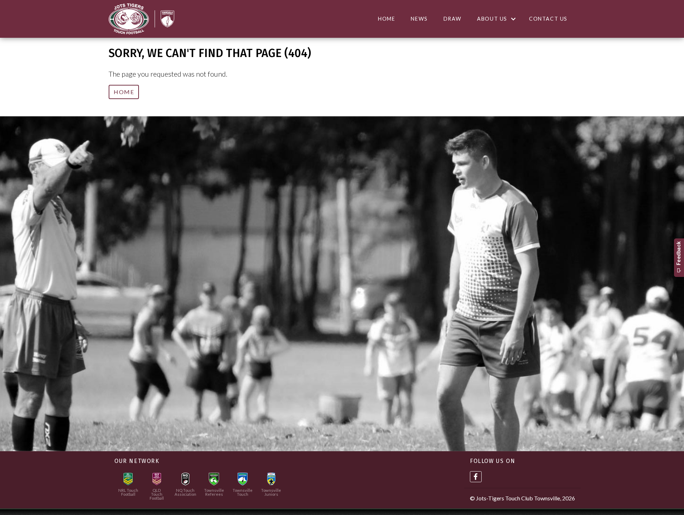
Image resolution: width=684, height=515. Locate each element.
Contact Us (548, 19)
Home (386, 19)
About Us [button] (492, 19)
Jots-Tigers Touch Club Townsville (518, 498)
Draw (452, 19)
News (419, 19)
